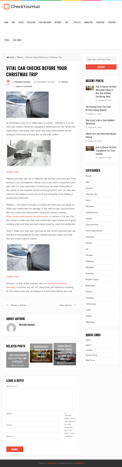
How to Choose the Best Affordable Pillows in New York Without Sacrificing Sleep (106, 91)
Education (31, 22)
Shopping (112, 22)
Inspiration (90, 237)
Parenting (100, 22)
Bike (13, 22)
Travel (7, 39)
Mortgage (90, 267)
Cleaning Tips (91, 194)
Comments (11, 386)
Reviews (89, 291)
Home (6, 22)
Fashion (89, 218)
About (88, 345)
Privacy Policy (91, 355)
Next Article (66, 305)
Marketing (88, 22)
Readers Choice (92, 279)
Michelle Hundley (22, 82)
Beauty (89, 176)
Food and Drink (45, 22)
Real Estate (90, 285)
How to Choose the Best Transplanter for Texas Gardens (106, 150)
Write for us (90, 360)
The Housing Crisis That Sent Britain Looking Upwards (98, 108)
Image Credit (12, 171)
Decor (21, 22)
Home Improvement (94, 230)
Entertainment (91, 212)
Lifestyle (77, 22)
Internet (58, 22)
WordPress (79, 463)
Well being (17, 39)
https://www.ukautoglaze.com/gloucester (27, 216)
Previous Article (18, 305)
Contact (89, 350)
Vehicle (20, 57)
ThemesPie (52, 463)
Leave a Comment (24, 86)
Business (89, 188)
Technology (91, 304)
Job (66, 22)
